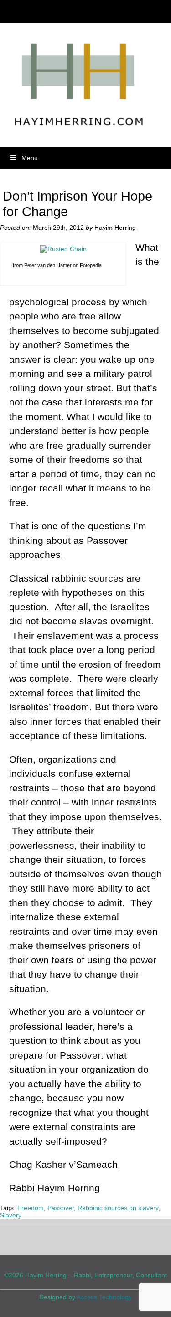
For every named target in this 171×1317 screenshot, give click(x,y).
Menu (29, 158)
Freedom (30, 1207)
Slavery (10, 1215)
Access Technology (104, 1297)
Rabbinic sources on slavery (118, 1207)
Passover (60, 1207)
